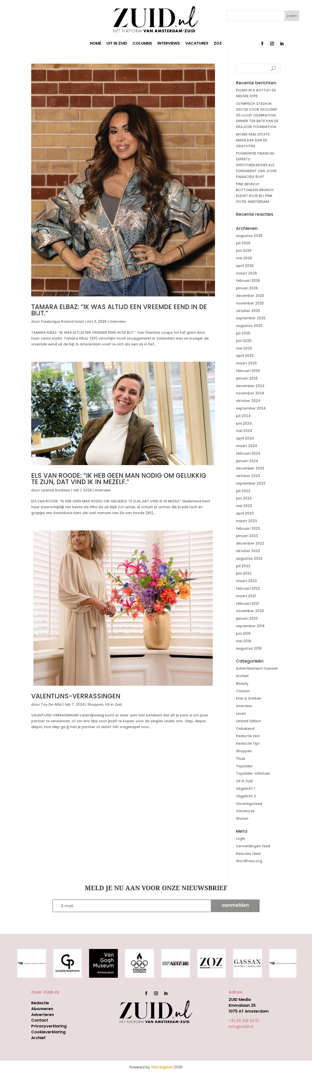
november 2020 (250, 610)
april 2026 (245, 265)
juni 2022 (244, 573)
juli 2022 (243, 566)
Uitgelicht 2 (246, 796)
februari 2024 (248, 453)
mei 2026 (244, 258)
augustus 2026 (249, 235)
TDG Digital (161, 1067)
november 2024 (250, 393)
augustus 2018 (249, 648)
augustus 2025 (249, 325)
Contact (39, 1020)
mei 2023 (244, 505)
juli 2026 (243, 243)
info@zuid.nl (241, 1026)
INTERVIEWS (168, 44)
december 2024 (250, 385)
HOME (95, 44)
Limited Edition (248, 721)
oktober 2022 (248, 550)
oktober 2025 (248, 310)
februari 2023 (248, 528)
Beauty (242, 683)
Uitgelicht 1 (245, 788)
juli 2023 (243, 490)
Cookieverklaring (48, 1032)
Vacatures (245, 811)
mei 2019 (243, 641)
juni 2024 (244, 423)
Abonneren (42, 1009)
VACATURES (196, 44)
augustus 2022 (249, 558)
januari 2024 (247, 461)
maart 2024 (246, 445)
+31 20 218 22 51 (244, 1021)
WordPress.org (249, 861)
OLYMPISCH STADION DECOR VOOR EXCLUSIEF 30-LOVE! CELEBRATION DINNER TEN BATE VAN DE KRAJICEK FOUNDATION (257, 115)
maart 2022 (246, 580)
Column (243, 691)
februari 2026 (248, 280)
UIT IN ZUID (117, 44)
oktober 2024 (248, 400)
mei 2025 (244, 348)
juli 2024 (243, 415)
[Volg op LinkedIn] (282, 44)
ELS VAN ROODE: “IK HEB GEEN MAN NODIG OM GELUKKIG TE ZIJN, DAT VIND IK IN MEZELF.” (118, 478)
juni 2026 (244, 250)
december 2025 (250, 295)
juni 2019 (243, 633)
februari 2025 (248, 370)
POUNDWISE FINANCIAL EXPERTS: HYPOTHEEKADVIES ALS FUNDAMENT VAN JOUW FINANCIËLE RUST (256, 165)
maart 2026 (246, 273)
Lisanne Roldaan (55, 490)
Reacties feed (248, 853)
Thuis (240, 758)
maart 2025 (246, 363)
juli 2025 (243, 333)
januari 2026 (247, 288)
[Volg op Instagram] (272, 44)
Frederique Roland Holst (62, 321)
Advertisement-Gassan (257, 668)
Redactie (40, 1003)
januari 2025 (247, 378)
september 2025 (250, 318)
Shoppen (95, 704)
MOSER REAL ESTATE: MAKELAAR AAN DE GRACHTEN (253, 140)
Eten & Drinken (248, 698)
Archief (242, 676)
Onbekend (245, 728)
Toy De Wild (51, 704)
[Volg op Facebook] (262, 44)
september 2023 (250, 483)
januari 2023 (247, 535)
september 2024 (251, 408)
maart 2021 (246, 596)
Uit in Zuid (113, 704)
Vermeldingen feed (253, 846)
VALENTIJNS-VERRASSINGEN (75, 696)
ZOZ (218, 44)
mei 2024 (244, 430)
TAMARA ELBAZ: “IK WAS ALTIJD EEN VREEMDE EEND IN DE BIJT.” (119, 310)
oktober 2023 (248, 475)
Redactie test (248, 735)
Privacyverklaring (49, 1026)
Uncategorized (249, 803)
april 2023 (245, 513)
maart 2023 (246, 520)
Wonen (242, 818)
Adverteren (42, 1014)
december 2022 (250, 543)
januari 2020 (247, 618)
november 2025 (250, 303)
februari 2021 (247, 603)
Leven (241, 713)
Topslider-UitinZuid (253, 773)
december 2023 (250, 468)
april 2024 (245, 438)
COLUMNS (142, 44)
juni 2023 (244, 498)
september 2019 (250, 626)
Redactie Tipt (248, 743)
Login (240, 838)
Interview (118, 321)
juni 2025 (244, 340)
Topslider (244, 766)
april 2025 (245, 355)
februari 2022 (248, 588)
